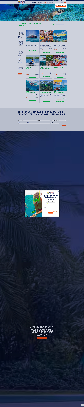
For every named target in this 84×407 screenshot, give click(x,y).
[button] (50, 202)
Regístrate (54, 214)
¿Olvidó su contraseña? (55, 211)
